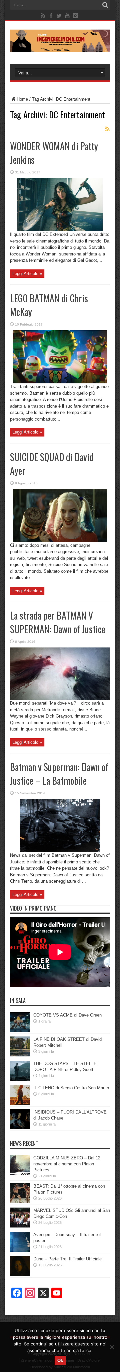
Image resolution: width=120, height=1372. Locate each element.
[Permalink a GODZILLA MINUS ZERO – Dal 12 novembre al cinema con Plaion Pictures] (20, 1173)
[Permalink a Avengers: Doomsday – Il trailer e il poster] (20, 1250)
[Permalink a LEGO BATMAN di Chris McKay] (60, 381)
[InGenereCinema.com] (60, 47)
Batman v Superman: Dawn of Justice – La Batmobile (59, 773)
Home (22, 99)
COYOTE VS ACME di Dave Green (67, 1015)
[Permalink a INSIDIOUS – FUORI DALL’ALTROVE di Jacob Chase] (20, 1127)
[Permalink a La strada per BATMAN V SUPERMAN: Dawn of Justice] (60, 698)
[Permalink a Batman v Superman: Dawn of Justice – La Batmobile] (60, 850)
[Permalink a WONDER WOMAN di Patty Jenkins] (60, 229)
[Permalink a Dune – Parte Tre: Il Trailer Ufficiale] (20, 1274)
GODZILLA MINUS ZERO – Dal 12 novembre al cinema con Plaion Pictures (66, 1163)
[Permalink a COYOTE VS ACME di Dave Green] (20, 1030)
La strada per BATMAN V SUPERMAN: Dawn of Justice (57, 622)
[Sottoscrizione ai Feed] (107, 129)
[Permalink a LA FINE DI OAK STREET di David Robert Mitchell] (20, 1054)
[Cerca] (105, 5)
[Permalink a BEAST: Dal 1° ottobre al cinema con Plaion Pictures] (20, 1201)
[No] (111, 1347)
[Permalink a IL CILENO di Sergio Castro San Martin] (20, 1103)
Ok (60, 1360)
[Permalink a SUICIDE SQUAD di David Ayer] (60, 540)
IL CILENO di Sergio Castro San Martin (71, 1087)
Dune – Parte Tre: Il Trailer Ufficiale (67, 1258)
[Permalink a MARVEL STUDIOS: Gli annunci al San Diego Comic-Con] (20, 1226)
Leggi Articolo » (27, 273)
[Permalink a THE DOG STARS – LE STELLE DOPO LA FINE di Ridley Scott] (20, 1079)
